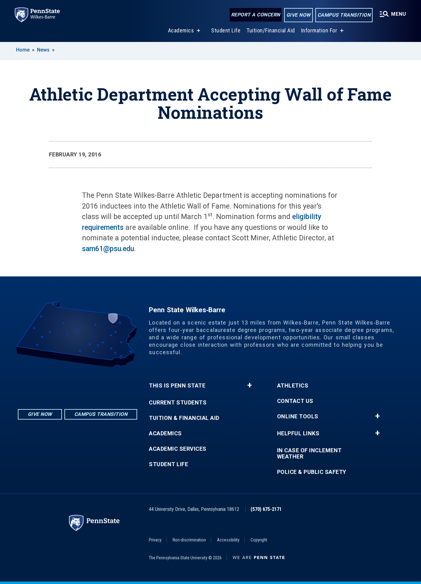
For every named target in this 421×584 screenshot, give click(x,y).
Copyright (259, 539)
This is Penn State (177, 386)
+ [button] (249, 385)
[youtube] (93, 384)
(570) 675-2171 (266, 509)
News (43, 50)
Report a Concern (255, 15)
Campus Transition (344, 15)
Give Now (298, 15)
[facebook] (77, 384)
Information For (319, 30)
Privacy (155, 539)
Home (23, 50)
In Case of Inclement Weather (309, 453)
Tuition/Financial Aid (271, 30)
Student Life (225, 30)
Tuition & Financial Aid (184, 418)
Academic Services (177, 449)
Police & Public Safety (311, 472)
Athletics (293, 386)
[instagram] (61, 384)
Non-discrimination (189, 539)
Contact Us (295, 401)
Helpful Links (298, 433)
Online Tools (297, 416)
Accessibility (228, 539)
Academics (181, 30)
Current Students (177, 403)
